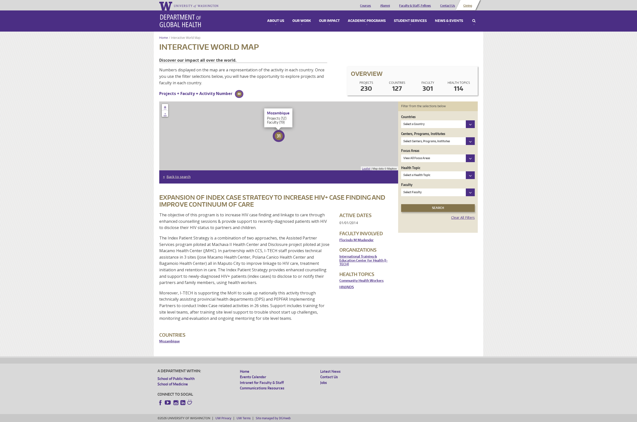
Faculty (407, 185)
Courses (365, 5)
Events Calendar (253, 377)
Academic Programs (367, 21)
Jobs (323, 382)
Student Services (410, 21)
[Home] (180, 21)
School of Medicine (173, 384)
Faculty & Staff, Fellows (415, 5)
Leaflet (366, 168)
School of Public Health (176, 378)
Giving (467, 5)
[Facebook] (160, 403)
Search (474, 20)
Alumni (385, 5)
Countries (408, 117)
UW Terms (244, 418)
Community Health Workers (361, 280)
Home (163, 38)
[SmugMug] (190, 403)
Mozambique (169, 341)
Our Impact (329, 21)
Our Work (301, 21)
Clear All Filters (463, 217)
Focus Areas (410, 150)
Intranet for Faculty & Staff (262, 382)
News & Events (449, 21)
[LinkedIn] (183, 403)
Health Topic (410, 168)
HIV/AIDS (346, 287)
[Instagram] (176, 403)
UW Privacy (223, 418)
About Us (275, 21)
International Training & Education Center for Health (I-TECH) (363, 260)
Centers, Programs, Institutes (423, 134)
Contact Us (447, 5)
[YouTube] (168, 403)
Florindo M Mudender (356, 240)
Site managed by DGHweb (273, 418)
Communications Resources (262, 388)
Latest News (330, 371)
